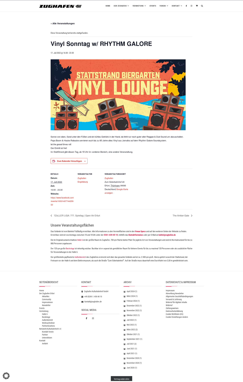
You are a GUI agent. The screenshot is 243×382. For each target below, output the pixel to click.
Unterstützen (47, 338)
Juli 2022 (130, 320)
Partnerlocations (48, 326)
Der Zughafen (120, 6)
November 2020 (133, 363)
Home (108, 6)
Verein (163, 6)
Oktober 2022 (132, 315)
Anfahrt (45, 343)
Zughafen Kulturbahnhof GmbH (96, 291)
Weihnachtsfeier (48, 323)
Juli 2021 (130, 344)
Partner (45, 335)
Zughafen (82, 178)
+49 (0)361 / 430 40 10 (93, 296)
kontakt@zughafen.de (93, 301)
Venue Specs (140, 231)
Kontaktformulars (136, 235)
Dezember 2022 (133, 306)
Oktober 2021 (132, 334)
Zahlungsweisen (172, 308)
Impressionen (47, 302)
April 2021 (131, 353)
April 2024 (131, 291)
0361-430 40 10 (111, 235)
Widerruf (169, 305)
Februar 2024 (132, 301)
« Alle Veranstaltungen (63, 23)
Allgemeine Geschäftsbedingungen (179, 296)
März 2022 (131, 329)
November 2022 (133, 310)
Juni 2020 (130, 368)
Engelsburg (83, 181)
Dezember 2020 (133, 358)
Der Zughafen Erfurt (46, 293)
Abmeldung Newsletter (175, 293)
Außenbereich (80, 257)
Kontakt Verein (48, 332)
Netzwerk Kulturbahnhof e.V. (50, 329)
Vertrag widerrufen (121, 379)
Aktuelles (45, 296)
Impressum (170, 290)
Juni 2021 (130, 348)
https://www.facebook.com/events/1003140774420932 (62, 201)
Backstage (70, 248)
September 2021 (133, 339)
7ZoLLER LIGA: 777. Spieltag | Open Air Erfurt (76, 215)
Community (46, 299)
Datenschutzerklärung (174, 311)
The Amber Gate (181, 215)
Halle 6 (80, 240)
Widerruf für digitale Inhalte (176, 302)
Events (153, 6)
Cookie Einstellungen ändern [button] (177, 317)
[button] (6, 376)
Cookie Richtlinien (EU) (174, 314)
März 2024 (131, 296)
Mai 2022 (130, 325)
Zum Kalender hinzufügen (69, 161)
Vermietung (138, 6)
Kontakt (176, 6)
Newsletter (46, 305)
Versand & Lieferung (174, 299)
